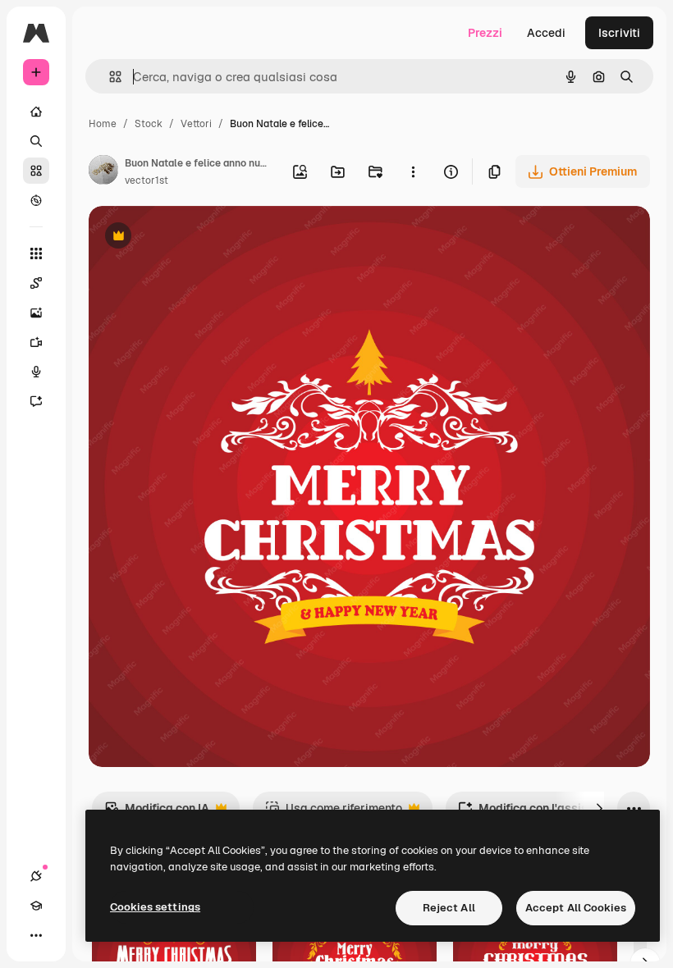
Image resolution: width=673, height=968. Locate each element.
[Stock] (36, 171)
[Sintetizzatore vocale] (36, 371)
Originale (197, 237)
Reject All (449, 908)
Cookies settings (155, 907)
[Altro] (36, 935)
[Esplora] (36, 200)
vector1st (146, 180)
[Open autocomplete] (108, 77)
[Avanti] (599, 808)
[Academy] (36, 906)
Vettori (196, 123)
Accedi (546, 32)
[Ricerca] (36, 141)
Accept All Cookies (575, 908)
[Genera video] (36, 342)
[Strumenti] (36, 253)
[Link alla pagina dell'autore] (103, 172)
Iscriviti (619, 32)
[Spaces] (36, 283)
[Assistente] (36, 401)
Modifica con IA (156, 812)
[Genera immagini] (36, 312)
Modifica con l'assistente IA (544, 812)
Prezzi (485, 32)
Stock (149, 123)
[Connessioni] (36, 876)
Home (103, 123)
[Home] (36, 111)
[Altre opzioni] (412, 171)
